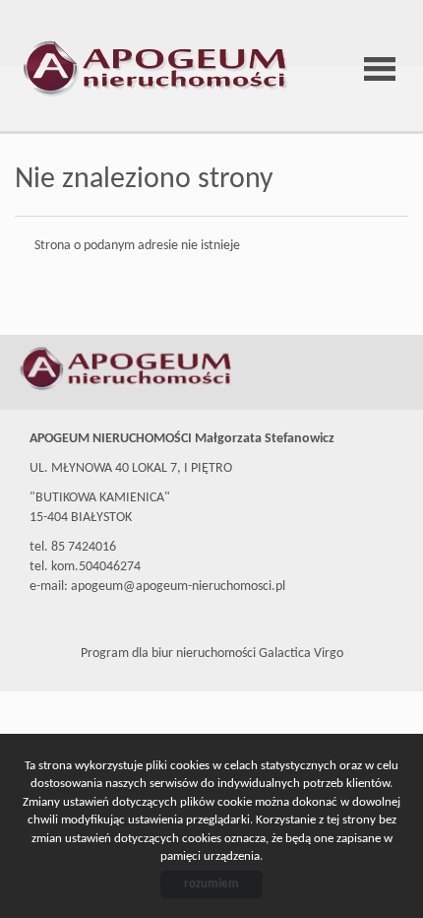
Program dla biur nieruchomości (170, 653)
